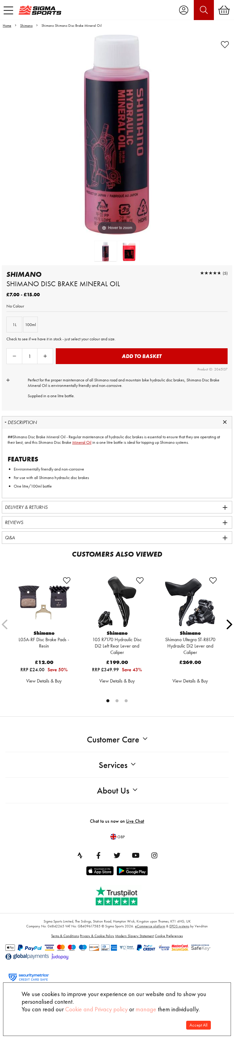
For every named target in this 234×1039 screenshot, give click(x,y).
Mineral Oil (81, 442)
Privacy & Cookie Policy (97, 935)
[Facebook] (98, 855)
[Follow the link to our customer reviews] (120, 895)
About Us (113, 790)
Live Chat (135, 821)
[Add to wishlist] (225, 44)
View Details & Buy (44, 681)
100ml (30, 324)
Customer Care (113, 739)
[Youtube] (135, 855)
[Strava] (80, 855)
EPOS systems (179, 926)
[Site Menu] (8, 10)
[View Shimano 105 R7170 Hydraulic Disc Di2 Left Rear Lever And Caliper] (117, 602)
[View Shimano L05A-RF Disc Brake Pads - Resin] (44, 602)
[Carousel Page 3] (126, 700)
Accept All (198, 1025)
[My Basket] (224, 10)
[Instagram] (154, 855)
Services (113, 765)
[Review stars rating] (210, 273)
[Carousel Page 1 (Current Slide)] (107, 700)
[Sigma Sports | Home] (40, 10)
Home (7, 25)
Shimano (26, 25)
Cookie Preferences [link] (169, 935)
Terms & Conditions (65, 935)
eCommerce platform (150, 926)
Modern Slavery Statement (134, 935)
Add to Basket (141, 356)
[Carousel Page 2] (117, 700)
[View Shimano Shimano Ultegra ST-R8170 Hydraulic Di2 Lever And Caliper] (190, 602)
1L (14, 324)
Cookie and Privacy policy (96, 1009)
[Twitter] (117, 855)
